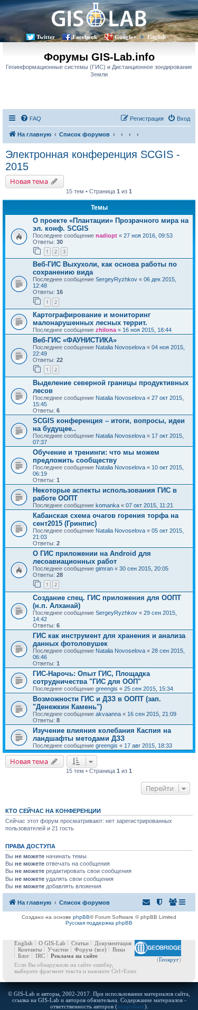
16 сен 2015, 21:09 (151, 714)
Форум (83, 949)
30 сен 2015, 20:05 (143, 568)
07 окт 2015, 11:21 (149, 505)
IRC (40, 956)
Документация (113, 943)
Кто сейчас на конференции (53, 811)
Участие (58, 949)
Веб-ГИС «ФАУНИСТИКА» (75, 340)
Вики (118, 949)
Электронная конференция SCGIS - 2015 (92, 160)
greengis (107, 688)
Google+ (125, 37)
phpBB (81, 917)
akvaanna (108, 714)
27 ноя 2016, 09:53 (148, 235)
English (156, 37)
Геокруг (169, 959)
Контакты (30, 949)
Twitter (45, 37)
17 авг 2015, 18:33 (148, 745)
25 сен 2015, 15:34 (148, 688)
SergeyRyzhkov (116, 279)
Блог (24, 956)
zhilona (106, 330)
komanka (107, 505)
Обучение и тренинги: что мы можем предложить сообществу (96, 456)
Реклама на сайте (74, 956)
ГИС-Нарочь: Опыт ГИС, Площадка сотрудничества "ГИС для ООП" (91, 677)
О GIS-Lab (52, 943)
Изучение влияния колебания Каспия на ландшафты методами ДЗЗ (102, 734)
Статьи (80, 943)
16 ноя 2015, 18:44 (147, 330)
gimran (104, 568)
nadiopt (106, 235)
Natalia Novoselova (120, 347)
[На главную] (99, 14)
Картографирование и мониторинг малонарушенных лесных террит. (91, 319)
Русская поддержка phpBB (99, 923)
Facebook (84, 37)
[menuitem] (30, 118)
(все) (101, 949)
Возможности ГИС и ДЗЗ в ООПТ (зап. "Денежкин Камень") (97, 703)
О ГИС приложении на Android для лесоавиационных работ (92, 557)
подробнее (131, 1006)
